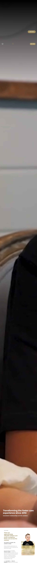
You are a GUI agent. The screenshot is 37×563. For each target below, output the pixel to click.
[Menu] (13, 43)
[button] (32, 31)
